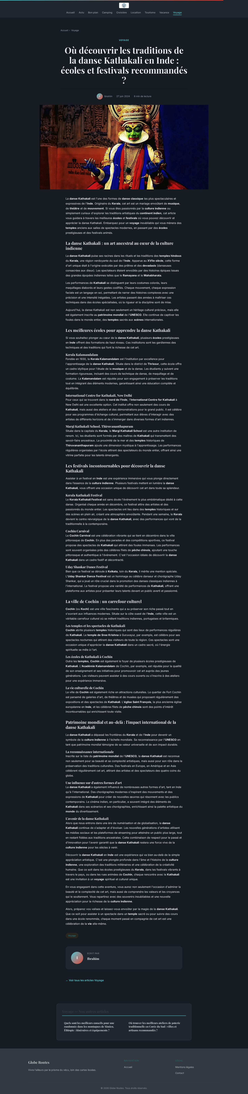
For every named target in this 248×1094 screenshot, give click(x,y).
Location (136, 12)
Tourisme (150, 12)
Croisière (121, 12)
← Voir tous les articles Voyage (85, 980)
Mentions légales (184, 1067)
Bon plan (93, 12)
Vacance (164, 12)
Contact (179, 1073)
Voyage (177, 12)
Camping (107, 12)
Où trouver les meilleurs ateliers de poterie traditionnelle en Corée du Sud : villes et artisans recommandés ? (154, 1026)
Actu (81, 12)
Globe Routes (38, 1062)
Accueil (70, 12)
